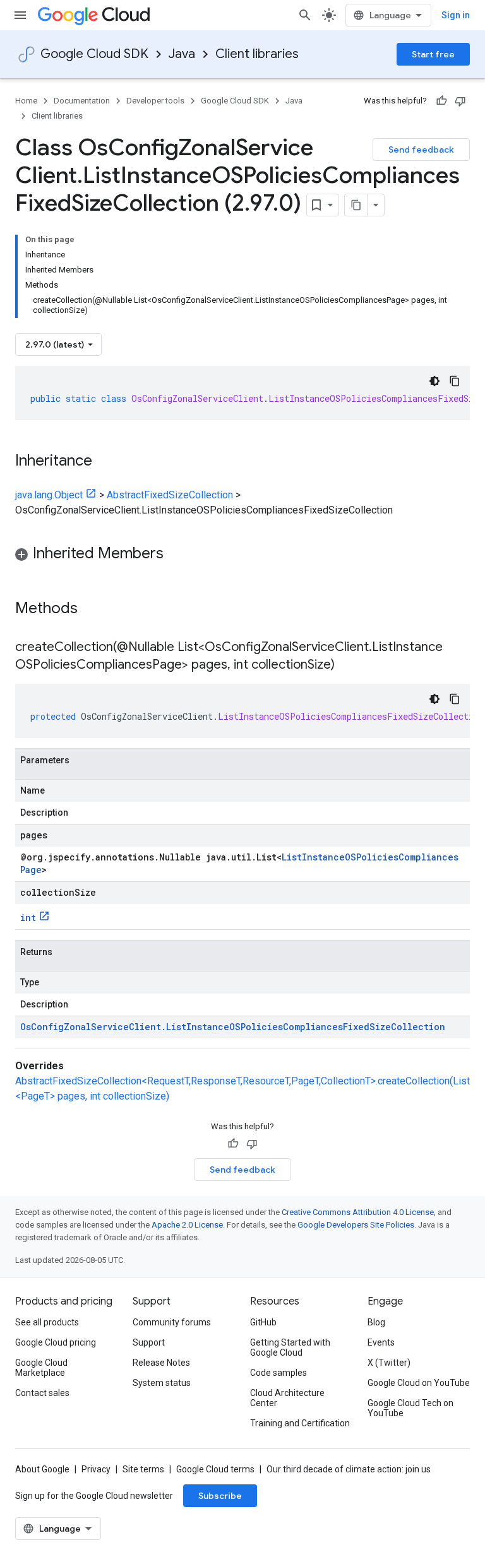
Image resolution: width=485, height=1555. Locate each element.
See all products (47, 1322)
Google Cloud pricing (55, 1342)
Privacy (96, 1469)
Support (149, 1342)
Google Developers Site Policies (355, 1224)
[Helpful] (441, 100)
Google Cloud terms (215, 1469)
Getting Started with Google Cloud (290, 1347)
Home (26, 100)
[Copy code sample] (455, 381)
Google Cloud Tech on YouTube (410, 1408)
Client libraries (257, 54)
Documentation (82, 100)
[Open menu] (20, 15)
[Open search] (305, 15)
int (28, 918)
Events (381, 1342)
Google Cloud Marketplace (41, 1368)
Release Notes (161, 1363)
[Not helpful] (460, 100)
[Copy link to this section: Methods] (94, 609)
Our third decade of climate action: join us (348, 1469)
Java (182, 54)
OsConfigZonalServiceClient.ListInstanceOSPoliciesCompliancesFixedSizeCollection (232, 1027)
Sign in (455, 15)
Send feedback (421, 149)
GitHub (263, 1322)
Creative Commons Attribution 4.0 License (358, 1212)
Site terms (143, 1469)
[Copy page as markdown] (356, 205)
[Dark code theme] (434, 381)
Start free (433, 54)
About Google (42, 1469)
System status (162, 1383)
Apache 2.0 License (187, 1224)
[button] (242, 555)
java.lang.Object (49, 495)
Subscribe (220, 1495)
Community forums (172, 1322)
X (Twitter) (389, 1363)
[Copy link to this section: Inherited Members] (176, 554)
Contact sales (42, 1393)
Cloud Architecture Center (287, 1398)
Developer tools (155, 100)
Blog (376, 1322)
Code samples (278, 1373)
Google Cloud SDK (94, 54)
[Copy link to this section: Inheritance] (104, 461)
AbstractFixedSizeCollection (170, 495)
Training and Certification (300, 1423)
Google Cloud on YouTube (419, 1383)
